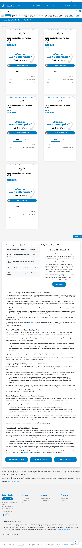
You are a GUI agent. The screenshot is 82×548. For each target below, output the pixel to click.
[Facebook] (3, 514)
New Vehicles (25, 498)
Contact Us (59, 284)
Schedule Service (45, 498)
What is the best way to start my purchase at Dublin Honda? (21, 273)
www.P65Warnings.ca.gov (13, 481)
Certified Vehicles (26, 503)
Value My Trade (64, 500)
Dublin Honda (3, 545)
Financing (64, 495)
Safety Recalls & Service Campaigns (37, 545)
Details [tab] (17, 72)
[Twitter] (7, 514)
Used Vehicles (25, 500)
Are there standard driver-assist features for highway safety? (21, 262)
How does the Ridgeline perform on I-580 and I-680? (21, 249)
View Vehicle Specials (16, 459)
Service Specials (45, 500)
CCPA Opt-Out (47, 545)
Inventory (25, 495)
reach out (24, 452)
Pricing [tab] (26, 72)
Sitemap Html (24, 545)
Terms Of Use (15, 545)
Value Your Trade (41, 459)
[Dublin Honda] (9, 5)
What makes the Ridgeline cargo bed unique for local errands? (21, 255)
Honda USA (52, 545)
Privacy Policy (9, 545)
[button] (35, 31)
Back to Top (77, 237)
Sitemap (20, 545)
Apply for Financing (65, 498)
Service (44, 495)
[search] (80, 6)
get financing (31, 322)
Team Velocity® (64, 544)
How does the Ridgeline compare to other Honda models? (22, 268)
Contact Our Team (65, 459)
